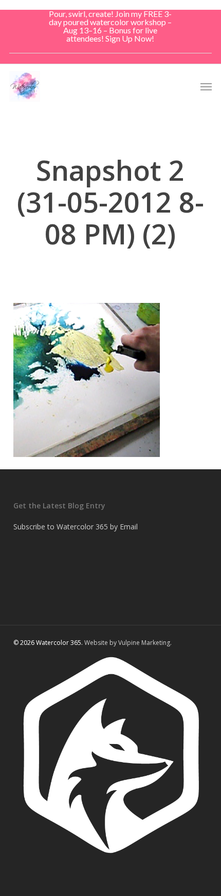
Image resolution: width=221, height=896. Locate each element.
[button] (206, 86)
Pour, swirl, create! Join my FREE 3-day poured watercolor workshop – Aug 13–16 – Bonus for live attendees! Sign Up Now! (110, 26)
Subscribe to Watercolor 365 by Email (75, 526)
